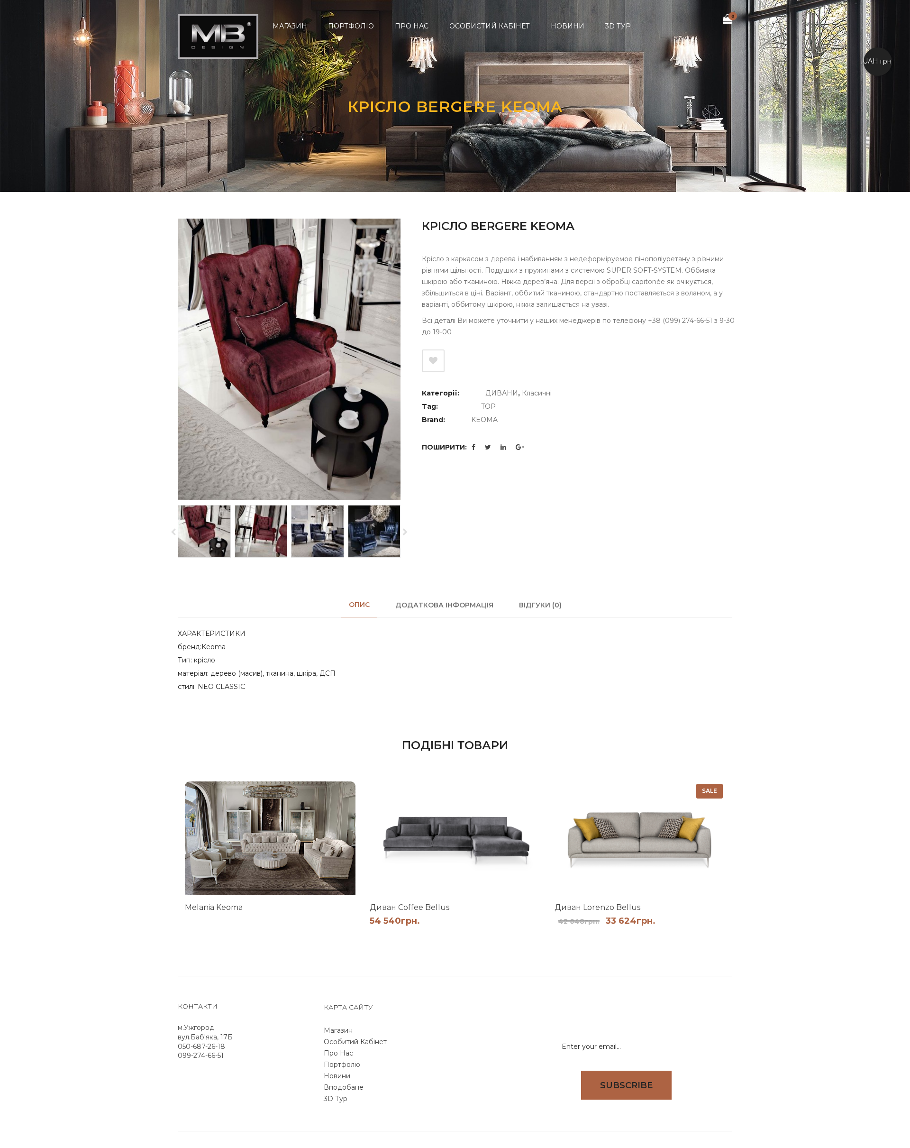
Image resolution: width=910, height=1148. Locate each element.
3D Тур (335, 1098)
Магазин (338, 1030)
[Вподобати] (433, 360)
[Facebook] (473, 447)
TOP (488, 406)
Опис (359, 604)
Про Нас (338, 1053)
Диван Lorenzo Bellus (597, 907)
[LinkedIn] (503, 447)
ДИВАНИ (501, 393)
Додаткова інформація (444, 605)
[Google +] (520, 447)
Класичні (537, 393)
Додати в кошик (517, 934)
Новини (337, 1076)
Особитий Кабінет (355, 1042)
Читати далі (332, 922)
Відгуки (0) (540, 605)
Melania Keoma (214, 907)
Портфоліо (342, 1064)
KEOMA (484, 419)
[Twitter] (488, 447)
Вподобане (344, 1087)
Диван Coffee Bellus (409, 907)
